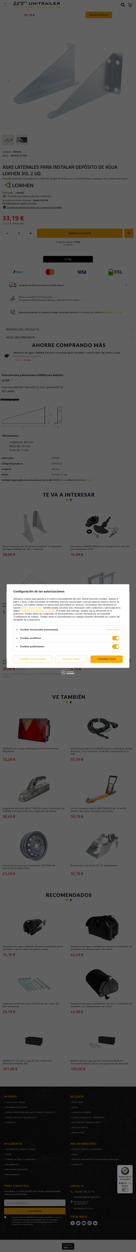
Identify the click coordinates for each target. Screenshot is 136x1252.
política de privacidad (31, 608)
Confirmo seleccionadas (32, 659)
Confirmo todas (107, 659)
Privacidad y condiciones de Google (37, 611)
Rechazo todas (71, 659)
